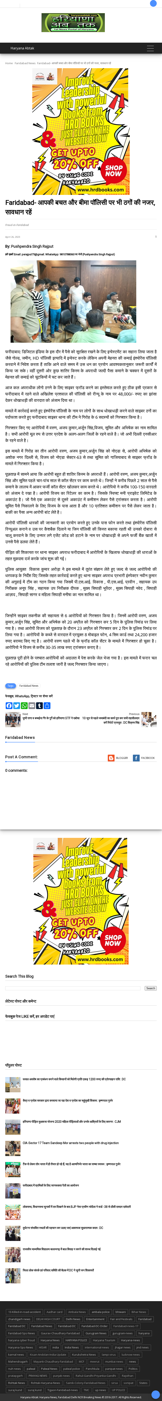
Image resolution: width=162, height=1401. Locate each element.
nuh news (14, 1369)
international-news (97, 1347)
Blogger (122, 758)
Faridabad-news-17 (125, 1326)
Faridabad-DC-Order (95, 1326)
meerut (94, 1361)
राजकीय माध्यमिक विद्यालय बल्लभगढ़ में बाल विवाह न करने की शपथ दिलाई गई (62, 1249)
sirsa (114, 1383)
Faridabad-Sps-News (21, 1333)
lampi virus (109, 1354)
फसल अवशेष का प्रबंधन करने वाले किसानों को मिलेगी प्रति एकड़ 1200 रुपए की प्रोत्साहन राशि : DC (74, 1079)
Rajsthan (127, 1376)
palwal (31, 1369)
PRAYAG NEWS (38, 1376)
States (143, 1383)
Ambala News (77, 1312)
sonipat (128, 1383)
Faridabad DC (17, 1326)
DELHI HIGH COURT (48, 1319)
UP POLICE (118, 1390)
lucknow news (131, 1354)
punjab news (61, 1376)
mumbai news (114, 1361)
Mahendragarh (18, 1361)
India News (72, 1347)
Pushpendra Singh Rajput (32, 246)
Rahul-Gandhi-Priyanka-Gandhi (96, 1376)
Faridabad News (25, 63)
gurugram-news (122, 1333)
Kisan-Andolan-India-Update (48, 1354)
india (56, 1347)
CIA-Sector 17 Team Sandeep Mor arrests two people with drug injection (71, 1143)
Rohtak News (16, 1383)
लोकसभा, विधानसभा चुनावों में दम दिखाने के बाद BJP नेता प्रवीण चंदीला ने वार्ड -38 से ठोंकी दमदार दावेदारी (77, 1206)
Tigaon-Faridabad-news (62, 1390)
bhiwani (121, 1312)
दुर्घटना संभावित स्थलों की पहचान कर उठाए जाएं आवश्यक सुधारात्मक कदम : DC (63, 1228)
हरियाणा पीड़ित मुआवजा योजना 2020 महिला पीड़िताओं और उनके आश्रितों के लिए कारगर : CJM (72, 1121)
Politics (133, 1369)
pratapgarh (15, 1376)
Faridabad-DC (67, 1326)
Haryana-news (130, 1340)
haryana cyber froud (21, 1340)
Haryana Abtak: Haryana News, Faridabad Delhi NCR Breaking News (60, 1397)
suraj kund (15, 1390)
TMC (86, 1390)
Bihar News (139, 1312)
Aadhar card (54, 1312)
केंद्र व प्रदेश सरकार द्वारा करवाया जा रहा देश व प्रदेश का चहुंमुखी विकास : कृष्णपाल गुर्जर (68, 1100)
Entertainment (95, 1319)
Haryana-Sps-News (20, 1347)
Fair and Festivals (121, 1319)
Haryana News (50, 1340)
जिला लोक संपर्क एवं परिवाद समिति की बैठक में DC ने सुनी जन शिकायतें (58, 1270)
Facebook (148, 758)
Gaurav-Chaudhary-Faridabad (60, 1333)
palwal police (71, 1369)
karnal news (16, 1354)
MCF (81, 1361)
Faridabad (144, 1319)
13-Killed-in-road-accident (24, 1312)
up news (100, 1390)
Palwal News (49, 1369)
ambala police (101, 1312)
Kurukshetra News (84, 1354)
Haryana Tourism (104, 1340)
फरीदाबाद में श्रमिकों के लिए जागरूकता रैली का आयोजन (51, 1185)
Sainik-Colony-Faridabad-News (85, 1383)
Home (9, 63)
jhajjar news (123, 1347)
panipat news (114, 1369)
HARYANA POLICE (76, 1340)
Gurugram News (96, 1333)
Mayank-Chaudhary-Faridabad (53, 1361)
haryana (144, 1333)
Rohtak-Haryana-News (45, 1383)
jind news (142, 1347)
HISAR (43, 1347)
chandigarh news (19, 1319)
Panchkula (92, 1369)
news (132, 1361)
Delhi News (73, 1319)
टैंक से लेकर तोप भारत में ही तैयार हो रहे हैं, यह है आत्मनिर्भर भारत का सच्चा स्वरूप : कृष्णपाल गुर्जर (71, 1164)
